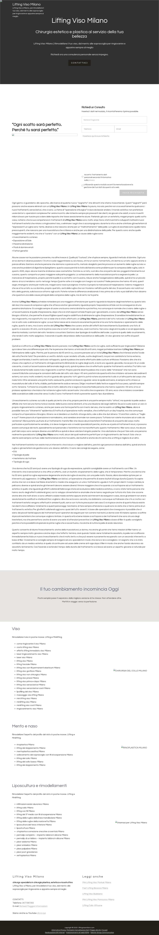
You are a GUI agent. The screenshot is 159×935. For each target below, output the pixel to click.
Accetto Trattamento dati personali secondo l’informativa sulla (97, 177)
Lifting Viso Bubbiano (92, 894)
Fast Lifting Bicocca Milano (95, 888)
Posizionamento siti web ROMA (77, 932)
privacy (91, 180)
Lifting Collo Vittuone (92, 905)
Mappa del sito (95, 930)
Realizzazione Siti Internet (55, 932)
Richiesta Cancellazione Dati (78, 930)
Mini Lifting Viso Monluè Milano (96, 882)
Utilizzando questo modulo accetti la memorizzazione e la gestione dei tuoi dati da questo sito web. (108, 186)
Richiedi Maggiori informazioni (33, 906)
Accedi (104, 930)
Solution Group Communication (102, 932)
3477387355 (28, 903)
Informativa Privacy (59, 930)
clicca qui (41, 913)
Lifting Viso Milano (27, 4)
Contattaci (79, 63)
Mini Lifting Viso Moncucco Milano (98, 899)
